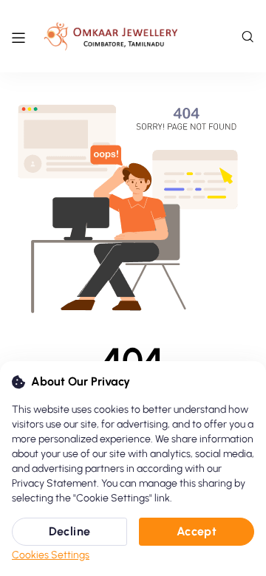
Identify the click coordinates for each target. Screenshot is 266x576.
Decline (70, 531)
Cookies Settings (50, 555)
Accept (196, 531)
